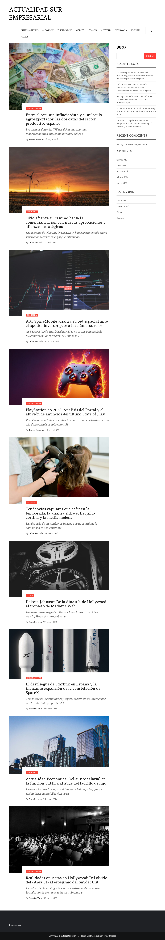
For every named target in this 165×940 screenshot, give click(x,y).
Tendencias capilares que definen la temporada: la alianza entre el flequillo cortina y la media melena (60, 513)
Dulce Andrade (36, 242)
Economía (121, 30)
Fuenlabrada (64, 30)
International (29, 30)
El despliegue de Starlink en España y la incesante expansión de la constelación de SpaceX (63, 688)
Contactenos (15, 925)
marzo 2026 (122, 171)
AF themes (111, 936)
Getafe (80, 30)
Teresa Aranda (36, 139)
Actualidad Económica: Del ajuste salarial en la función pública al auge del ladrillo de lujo (66, 781)
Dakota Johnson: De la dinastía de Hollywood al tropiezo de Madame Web (66, 604)
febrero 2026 (123, 177)
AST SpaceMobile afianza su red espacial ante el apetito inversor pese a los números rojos (67, 323)
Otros (24, 37)
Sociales (135, 30)
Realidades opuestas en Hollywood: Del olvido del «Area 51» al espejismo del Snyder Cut (66, 880)
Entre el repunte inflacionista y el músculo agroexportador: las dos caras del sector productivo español (64, 119)
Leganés (92, 30)
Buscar (121, 47)
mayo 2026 (122, 160)
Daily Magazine (94, 936)
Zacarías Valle (36, 708)
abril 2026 (121, 165)
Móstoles (106, 30)
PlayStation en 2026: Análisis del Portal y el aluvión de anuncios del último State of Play (65, 412)
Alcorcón (48, 30)
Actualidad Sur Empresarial (35, 13)
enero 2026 (122, 183)
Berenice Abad (36, 622)
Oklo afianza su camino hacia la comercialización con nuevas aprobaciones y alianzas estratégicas (65, 222)
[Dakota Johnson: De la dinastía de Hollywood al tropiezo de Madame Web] (59, 568)
